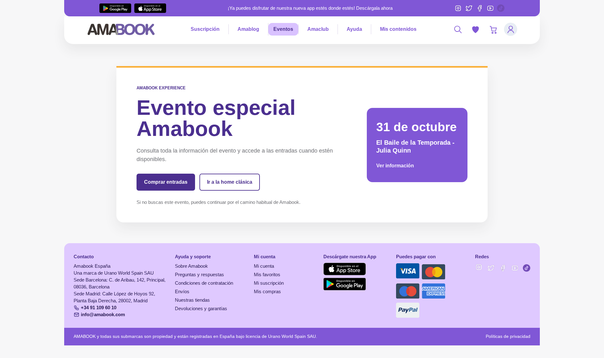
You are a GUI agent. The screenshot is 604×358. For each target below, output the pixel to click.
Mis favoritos (267, 274)
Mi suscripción (269, 283)
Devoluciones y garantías (201, 308)
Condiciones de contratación (204, 283)
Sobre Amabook (191, 266)
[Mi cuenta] (510, 29)
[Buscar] (457, 29)
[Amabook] (121, 29)
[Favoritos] (475, 29)
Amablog (248, 29)
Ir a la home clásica (229, 182)
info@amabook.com (103, 314)
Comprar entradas (165, 182)
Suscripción (205, 29)
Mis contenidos (398, 29)
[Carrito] (493, 29)
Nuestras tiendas (192, 300)
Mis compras (267, 291)
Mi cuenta (264, 266)
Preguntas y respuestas (199, 274)
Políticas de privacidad (508, 336)
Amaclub (318, 29)
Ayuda (354, 29)
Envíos (182, 291)
